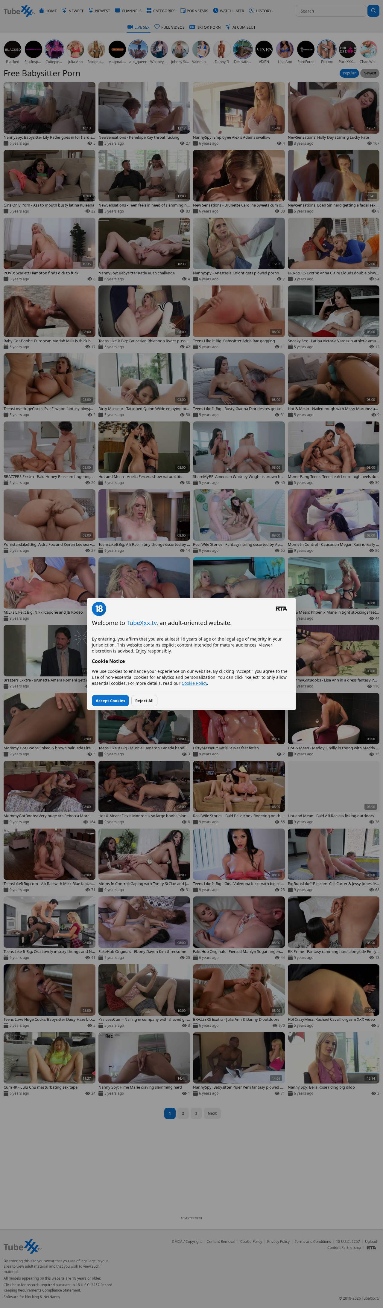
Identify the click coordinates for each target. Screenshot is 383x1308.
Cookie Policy (194, 683)
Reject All (144, 700)
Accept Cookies (110, 700)
